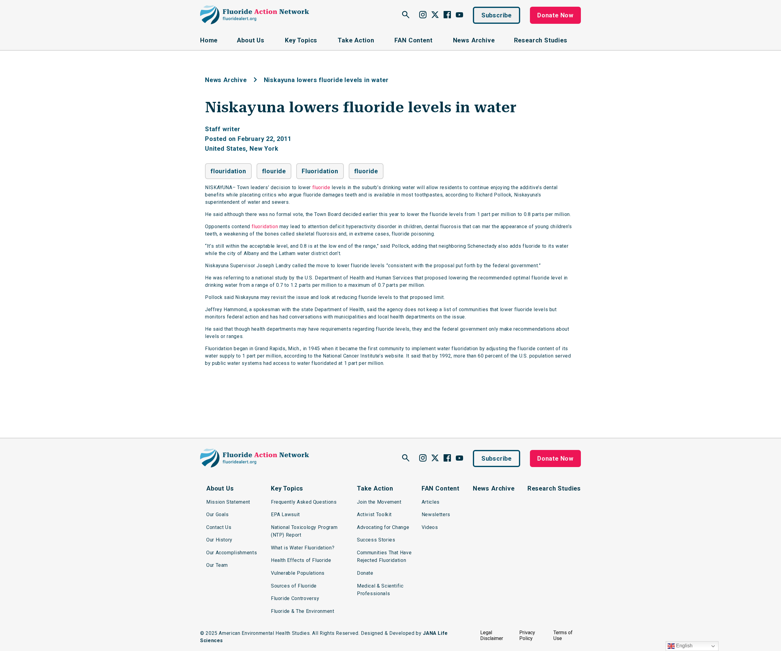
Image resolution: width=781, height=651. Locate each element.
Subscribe (496, 15)
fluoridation (265, 226)
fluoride (366, 171)
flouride (274, 171)
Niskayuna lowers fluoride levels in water (361, 107)
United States (225, 148)
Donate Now (555, 15)
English (684, 645)
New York (264, 148)
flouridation (228, 171)
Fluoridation (320, 171)
